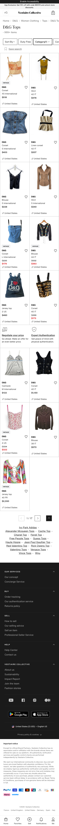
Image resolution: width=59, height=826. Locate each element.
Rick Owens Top (40, 546)
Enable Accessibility (29, 1)
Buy (7, 591)
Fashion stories (13, 688)
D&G (15, 20)
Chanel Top (20, 535)
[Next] (37, 518)
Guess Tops (39, 538)
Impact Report (12, 679)
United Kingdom (17, 810)
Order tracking (12, 596)
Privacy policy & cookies (28, 734)
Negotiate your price (13, 335)
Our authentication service (19, 601)
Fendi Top (36, 535)
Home (6, 20)
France (6, 810)
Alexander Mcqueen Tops (19, 531)
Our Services (12, 572)
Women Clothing (30, 20)
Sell (7, 616)
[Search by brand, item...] (6, 12)
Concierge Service (14, 581)
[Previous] (21, 518)
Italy (53, 810)
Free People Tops (19, 538)
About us (9, 669)
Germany (40, 810)
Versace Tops (38, 549)
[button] (53, 13)
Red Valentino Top (16, 546)
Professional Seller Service (19, 635)
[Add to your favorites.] (26, 87)
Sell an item (11, 630)
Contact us (10, 654)
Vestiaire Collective (17, 664)
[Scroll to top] (49, 518)
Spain (48, 810)
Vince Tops (25, 553)
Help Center (11, 650)
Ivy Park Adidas (28, 527)
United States (30, 810)
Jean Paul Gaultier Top (37, 542)
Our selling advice (14, 625)
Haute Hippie (13, 542)
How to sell (10, 621)
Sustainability (12, 674)
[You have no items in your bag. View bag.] (53, 13)
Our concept (11, 577)
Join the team (12, 683)
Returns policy (12, 606)
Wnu (37, 553)
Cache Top (44, 531)
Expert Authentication (43, 335)
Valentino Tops (18, 549)
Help (7, 644)
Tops (44, 20)
